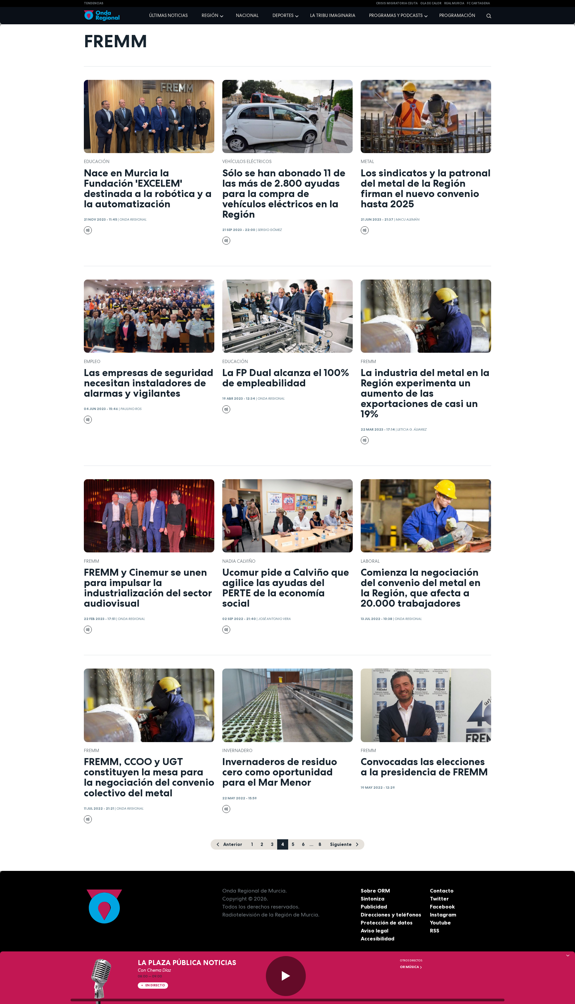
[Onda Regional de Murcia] (101, 15)
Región (210, 15)
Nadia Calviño (239, 561)
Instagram (443, 914)
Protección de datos (387, 922)
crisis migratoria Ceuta (397, 3)
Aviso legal (374, 930)
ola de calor (431, 3)
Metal (367, 161)
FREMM (368, 361)
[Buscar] (486, 16)
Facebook (442, 906)
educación (96, 161)
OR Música (410, 967)
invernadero (237, 750)
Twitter (439, 898)
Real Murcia (454, 3)
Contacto (442, 890)
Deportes (283, 15)
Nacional (247, 15)
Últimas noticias (168, 15)
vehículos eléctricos (247, 161)
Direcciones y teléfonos (391, 914)
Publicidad (374, 906)
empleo (92, 361)
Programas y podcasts (396, 15)
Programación (457, 15)
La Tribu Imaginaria (332, 15)
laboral (370, 561)
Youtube (440, 922)
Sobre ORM (375, 890)
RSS (434, 930)
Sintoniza (372, 898)
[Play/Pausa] (286, 976)
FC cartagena (478, 3)
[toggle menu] (222, 15)
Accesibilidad (377, 938)
